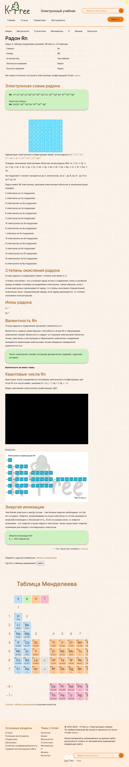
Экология (45, 732)
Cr (71, 642)
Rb (18, 651)
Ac (17, 158)
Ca (27, 642)
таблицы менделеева (46, 558)
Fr (7, 158)
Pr (62, 686)
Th (23, 158)
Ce (53, 686)
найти (40, 563)
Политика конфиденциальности (21, 745)
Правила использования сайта (20, 749)
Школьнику (11, 742)
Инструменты (58, 20)
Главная (11, 20)
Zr (53, 651)
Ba (27, 660)
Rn (7, 308)
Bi (72, 154)
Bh (80, 669)
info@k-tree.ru (71, 732)
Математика (57, 31)
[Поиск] (121, 10)
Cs (18, 660)
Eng (66, 760)
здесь (77, 75)
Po (77, 154)
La (36, 660)
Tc (80, 651)
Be (27, 625)
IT (69, 31)
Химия (8, 31)
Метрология (23, 31)
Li (18, 625)
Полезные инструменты (17, 736)
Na (18, 634)
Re (80, 660)
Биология (92, 31)
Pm (80, 686)
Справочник (40, 20)
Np (39, 158)
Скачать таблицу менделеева (20, 704)
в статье (83, 548)
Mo (71, 651)
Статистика (40, 31)
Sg (71, 669)
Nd (71, 686)
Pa (29, 158)
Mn (80, 642)
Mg (27, 634)
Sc (36, 642)
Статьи (24, 20)
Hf (53, 660)
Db (62, 669)
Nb (62, 651)
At (82, 154)
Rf (53, 669)
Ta (62, 660)
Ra (12, 158)
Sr (27, 651)
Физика (78, 31)
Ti (53, 642)
